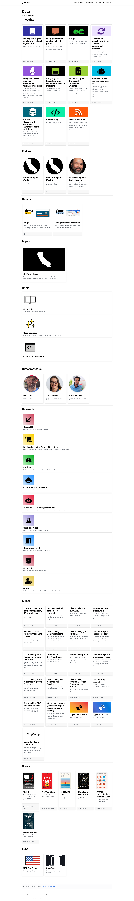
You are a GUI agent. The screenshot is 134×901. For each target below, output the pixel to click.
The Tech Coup (48, 792)
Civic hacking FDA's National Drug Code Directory (33, 682)
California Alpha (30, 274)
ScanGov (50, 868)
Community (90, 2)
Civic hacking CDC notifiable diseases (32, 704)
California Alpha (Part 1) (53, 179)
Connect (106, 2)
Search (54, 895)
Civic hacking (52, 119)
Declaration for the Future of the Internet (41, 447)
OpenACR (28, 427)
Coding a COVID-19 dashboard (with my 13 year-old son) (33, 611)
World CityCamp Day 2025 (31, 743)
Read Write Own (65, 793)
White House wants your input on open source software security (55, 707)
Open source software (33, 356)
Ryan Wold (28, 395)
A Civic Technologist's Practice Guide (103, 794)
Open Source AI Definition (35, 487)
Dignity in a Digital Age (83, 793)
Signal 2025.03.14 (100, 714)
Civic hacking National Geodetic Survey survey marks (78, 683)
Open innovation (30, 527)
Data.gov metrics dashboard (67, 222)
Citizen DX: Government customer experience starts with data (31, 124)
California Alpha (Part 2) (30, 179)
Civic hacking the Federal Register (100, 632)
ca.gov (27, 222)
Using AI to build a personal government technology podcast (32, 82)
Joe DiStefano (75, 395)
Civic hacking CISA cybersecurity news (101, 655)
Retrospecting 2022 (79, 654)
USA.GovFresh (30, 868)
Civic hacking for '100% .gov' (77, 609)
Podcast (82, 2)
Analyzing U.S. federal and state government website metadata (55, 82)
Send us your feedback (48, 886)
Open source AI (30, 332)
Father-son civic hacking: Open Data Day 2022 (33, 634)
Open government (31, 548)
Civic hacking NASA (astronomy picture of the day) (33, 657)
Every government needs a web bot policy (54, 41)
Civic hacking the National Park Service (54, 682)
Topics (24, 7)
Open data (28, 309)
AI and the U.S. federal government (39, 507)
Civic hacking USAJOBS (99, 680)
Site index (25, 898)
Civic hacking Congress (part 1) (55, 632)
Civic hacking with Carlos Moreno (77, 179)
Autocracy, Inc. (30, 832)
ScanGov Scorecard (37, 898)
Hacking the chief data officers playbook (55, 611)
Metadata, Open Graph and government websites (76, 82)
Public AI (27, 467)
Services (98, 2)
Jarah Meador (52, 395)
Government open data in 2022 (101, 609)
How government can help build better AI (101, 81)
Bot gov (72, 38)
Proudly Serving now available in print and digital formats (32, 41)
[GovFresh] (26, 2)
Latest (75, 2)
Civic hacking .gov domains (78, 632)
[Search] (111, 2)
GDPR (26, 588)
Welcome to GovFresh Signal (54, 655)
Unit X (26, 792)
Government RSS (77, 119)
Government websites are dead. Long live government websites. (100, 43)
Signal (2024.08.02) (78, 714)
